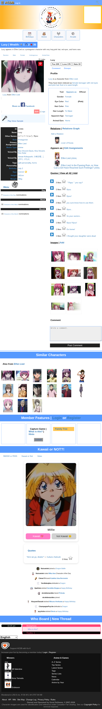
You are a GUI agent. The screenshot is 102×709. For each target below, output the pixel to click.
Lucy (4, 44)
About (4, 700)
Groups (67, 68)
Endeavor (15, 687)
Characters (58, 37)
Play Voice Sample (15, 121)
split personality (24, 163)
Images (54, 242)
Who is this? (33, 629)
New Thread (61, 619)
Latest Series (57, 668)
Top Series (56, 665)
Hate (77, 64)
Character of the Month (11, 214)
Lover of (64, 143)
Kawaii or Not (27, 456)
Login (57, 418)
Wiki (14, 700)
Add (75, 173)
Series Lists (56, 674)
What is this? (36, 431)
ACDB (9, 2)
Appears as (71, 92)
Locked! (38, 440)
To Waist (68, 111)
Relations (55, 128)
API (9, 700)
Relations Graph (71, 128)
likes (59, 182)
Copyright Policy (90, 704)
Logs (43, 111)
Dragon (62, 583)
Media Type (11, 147)
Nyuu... (70, 209)
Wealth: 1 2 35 (23, 44)
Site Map (21, 700)
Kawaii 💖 (38, 536)
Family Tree (61, 429)
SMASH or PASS (10, 456)
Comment (56, 68)
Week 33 (8, 671)
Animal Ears (45, 55)
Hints (31, 434)
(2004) (74, 158)
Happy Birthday (66, 588)
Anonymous (31, 626)
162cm (21, 175)
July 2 (20, 168)
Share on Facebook (23, 106)
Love (66, 64)
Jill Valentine (16, 669)
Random (5, 55)
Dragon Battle (61, 568)
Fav (55, 64)
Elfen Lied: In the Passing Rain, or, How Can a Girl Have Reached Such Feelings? (76, 166)
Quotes (32, 550)
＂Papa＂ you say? (75, 182)
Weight (13, 179)
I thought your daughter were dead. (81, 236)
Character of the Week (11, 204)
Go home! (71, 229)
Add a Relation (57, 134)
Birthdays (30, 37)
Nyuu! (69, 196)
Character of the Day (9, 195)
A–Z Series (56, 662)
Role (15, 140)
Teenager (69, 116)
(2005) (97, 168)
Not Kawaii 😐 (63, 536)
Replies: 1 (31, 633)
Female (22, 55)
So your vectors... (74, 216)
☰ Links (42, 59)
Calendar (55, 679)
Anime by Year (58, 682)
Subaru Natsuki (54, 557)
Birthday (13, 168)
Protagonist (23, 140)
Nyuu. (69, 189)
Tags (54, 671)
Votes (39, 456)
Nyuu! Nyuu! (72, 223)
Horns (67, 120)
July (6, 662)
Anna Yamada (17, 678)
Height (14, 175)
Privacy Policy (43, 700)
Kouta (70, 143)
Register (74, 418)
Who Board (40, 619)
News (54, 677)
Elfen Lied (16, 95)
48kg (20, 179)
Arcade (73, 37)
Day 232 (8, 680)
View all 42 (66, 173)
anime (20, 147)
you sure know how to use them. (80, 203)
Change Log (31, 700)
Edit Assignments (73, 148)
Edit (37, 111)
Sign (15, 172)
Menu (6, 187)
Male (14, 55)
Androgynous (33, 55)
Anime (44, 37)
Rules (53, 700)
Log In (17, 3)
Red (67, 101)
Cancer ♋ (22, 172)
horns (34, 163)
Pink (67, 106)
